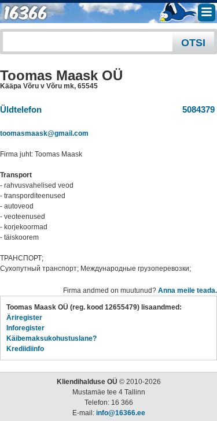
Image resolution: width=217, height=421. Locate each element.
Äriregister (24, 318)
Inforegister (25, 328)
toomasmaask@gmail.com (44, 133)
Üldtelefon (21, 109)
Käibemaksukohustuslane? (51, 338)
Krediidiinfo (25, 349)
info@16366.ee (120, 413)
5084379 (196, 109)
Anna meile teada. (187, 290)
